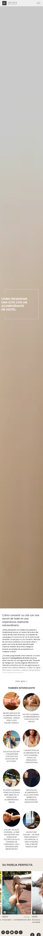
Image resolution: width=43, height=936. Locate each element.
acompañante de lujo (19, 637)
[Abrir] (38, 3)
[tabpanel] (16, 897)
